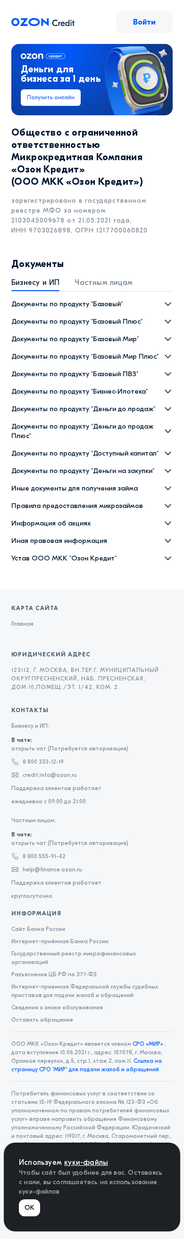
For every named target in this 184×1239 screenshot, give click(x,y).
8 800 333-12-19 (43, 761)
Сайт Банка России (38, 929)
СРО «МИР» (148, 1044)
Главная (22, 623)
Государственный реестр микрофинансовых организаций (73, 957)
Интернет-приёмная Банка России (60, 941)
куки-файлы (86, 1162)
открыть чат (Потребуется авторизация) (69, 744)
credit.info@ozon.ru (50, 775)
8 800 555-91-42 (44, 856)
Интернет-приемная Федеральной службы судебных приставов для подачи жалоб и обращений (84, 990)
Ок (29, 1208)
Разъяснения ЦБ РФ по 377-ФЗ (54, 974)
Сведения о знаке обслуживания (57, 1007)
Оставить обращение (42, 1019)
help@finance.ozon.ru (52, 869)
